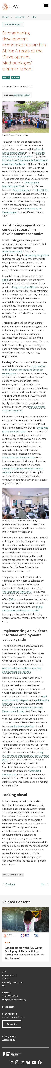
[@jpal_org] (17, 1062)
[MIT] (25, 1054)
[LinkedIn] (11, 1062)
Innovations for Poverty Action (18, 457)
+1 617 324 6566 (10, 996)
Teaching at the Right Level (16, 591)
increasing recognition (37, 255)
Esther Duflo (41, 190)
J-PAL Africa (30, 287)
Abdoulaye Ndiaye (21, 95)
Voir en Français (12, 24)
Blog (34, 17)
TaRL (12, 599)
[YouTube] (34, 1062)
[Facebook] (40, 1062)
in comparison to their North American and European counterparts (24, 369)
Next (43, 884)
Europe (15, 77)
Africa (6, 77)
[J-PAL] (11, 7)
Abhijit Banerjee (21, 190)
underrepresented (12, 251)
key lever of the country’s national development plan (25, 756)
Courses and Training (13, 875)
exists (5, 279)
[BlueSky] (28, 1062)
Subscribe (12, 1024)
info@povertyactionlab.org (14, 999)
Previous (10, 884)
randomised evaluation (22, 726)
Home (5, 17)
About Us (20, 17)
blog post (17, 287)
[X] (23, 1062)
